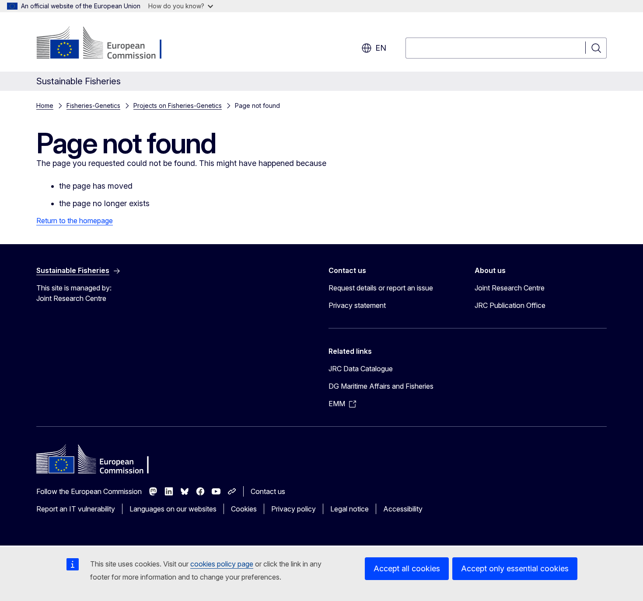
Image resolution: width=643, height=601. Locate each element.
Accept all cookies (407, 568)
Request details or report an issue (380, 287)
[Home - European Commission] (107, 43)
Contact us (268, 491)
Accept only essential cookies (515, 568)
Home (44, 105)
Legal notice (349, 508)
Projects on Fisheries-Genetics (177, 105)
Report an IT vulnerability (75, 508)
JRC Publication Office (510, 305)
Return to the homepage (74, 220)
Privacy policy (293, 508)
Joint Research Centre (510, 287)
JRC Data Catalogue (360, 368)
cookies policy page (221, 564)
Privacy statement (357, 305)
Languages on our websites (173, 508)
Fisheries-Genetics (93, 105)
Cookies (244, 508)
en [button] (380, 47)
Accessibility (403, 508)
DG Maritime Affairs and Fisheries (380, 386)
